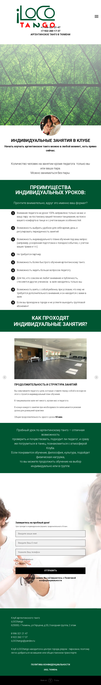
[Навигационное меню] (96, 16)
